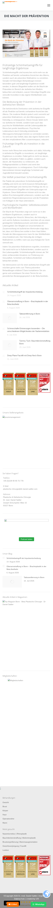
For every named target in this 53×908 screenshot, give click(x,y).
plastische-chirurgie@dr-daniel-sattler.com (20, 489)
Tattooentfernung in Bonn (29, 314)
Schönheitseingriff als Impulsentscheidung (24, 292)
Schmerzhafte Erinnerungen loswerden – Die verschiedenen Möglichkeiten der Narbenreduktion (28, 329)
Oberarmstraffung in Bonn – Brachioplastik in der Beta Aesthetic (27, 302)
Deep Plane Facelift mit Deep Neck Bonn (24, 355)
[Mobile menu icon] (48, 5)
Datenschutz (19, 899)
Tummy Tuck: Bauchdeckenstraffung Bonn (34, 342)
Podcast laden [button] (26, 539)
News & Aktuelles (11, 32)
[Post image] (4, 292)
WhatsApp (39, 904)
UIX (37, 899)
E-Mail (14, 904)
